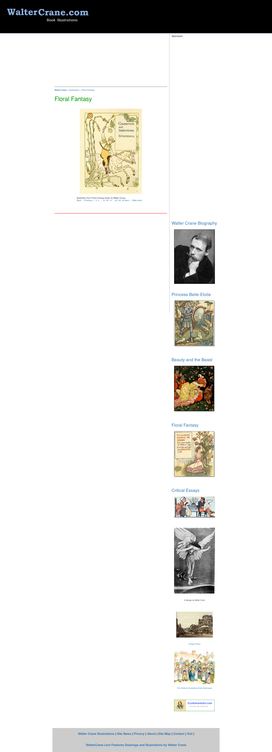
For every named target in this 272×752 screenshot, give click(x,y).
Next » (128, 200)
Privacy (139, 733)
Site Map (164, 733)
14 (110, 200)
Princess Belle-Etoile (191, 294)
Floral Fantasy (88, 90)
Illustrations (74, 90)
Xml (190, 733)
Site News (124, 733)
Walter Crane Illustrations (96, 733)
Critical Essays (185, 490)
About (151, 733)
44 (123, 200)
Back (79, 200)
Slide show (137, 200)
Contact (178, 733)
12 (104, 200)
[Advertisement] (111, 60)
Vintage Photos (194, 644)
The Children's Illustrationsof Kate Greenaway (194, 688)
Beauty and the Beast (192, 359)
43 (119, 200)
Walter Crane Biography (194, 223)
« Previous (87, 200)
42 (116, 200)
